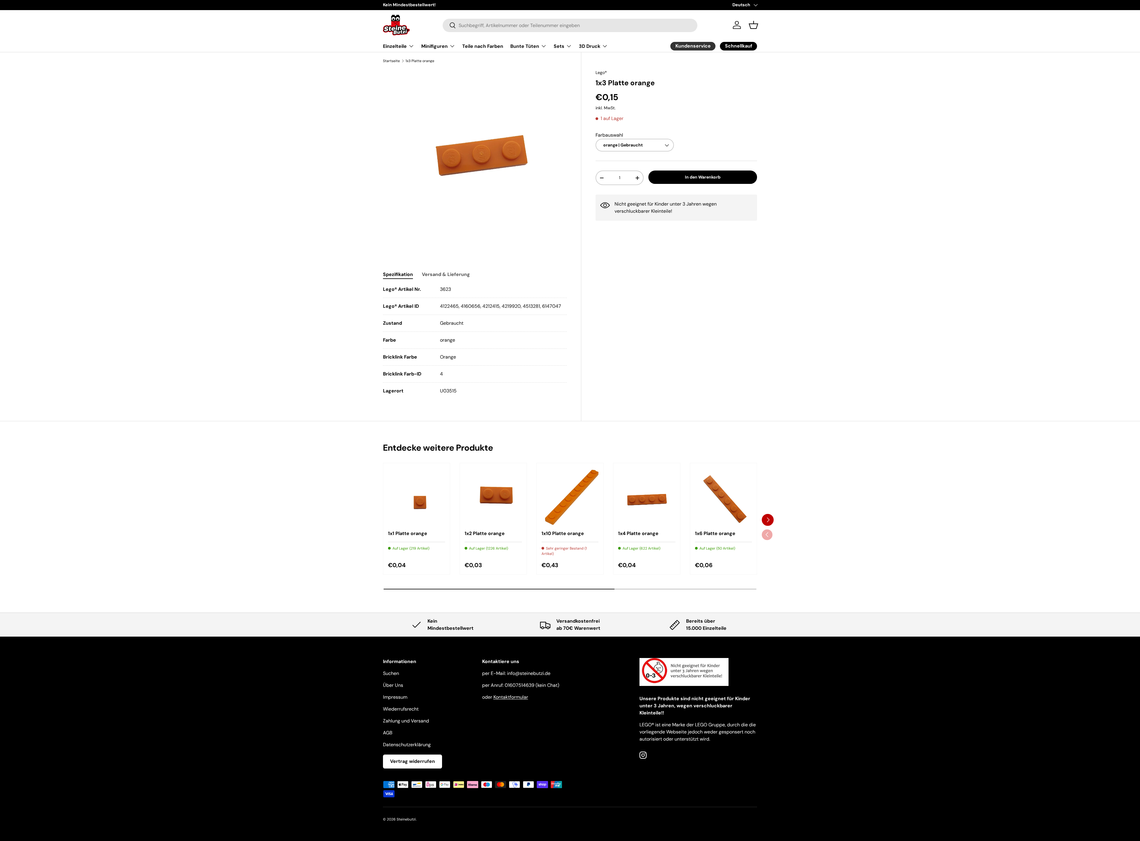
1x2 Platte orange (485, 533)
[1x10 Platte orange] (570, 496)
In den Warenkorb (703, 177)
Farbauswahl (609, 135)
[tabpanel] (475, 340)
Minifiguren (434, 46)
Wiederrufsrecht (401, 709)
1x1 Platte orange (407, 533)
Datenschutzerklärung (407, 744)
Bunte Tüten (524, 46)
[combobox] (570, 25)
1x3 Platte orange (420, 61)
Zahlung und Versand (406, 721)
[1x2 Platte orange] (493, 496)
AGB (387, 733)
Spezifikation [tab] (398, 274)
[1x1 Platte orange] (416, 496)
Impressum (395, 697)
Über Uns (393, 685)
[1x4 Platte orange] (646, 496)
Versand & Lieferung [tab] (446, 274)
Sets (559, 46)
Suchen (391, 673)
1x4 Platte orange (638, 533)
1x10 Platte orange (563, 533)
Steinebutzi (406, 819)
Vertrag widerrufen (412, 761)
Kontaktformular (510, 697)
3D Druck (589, 46)
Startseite (391, 61)
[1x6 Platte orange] (723, 496)
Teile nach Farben (482, 46)
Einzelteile (395, 46)
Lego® (601, 72)
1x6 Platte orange (715, 533)
